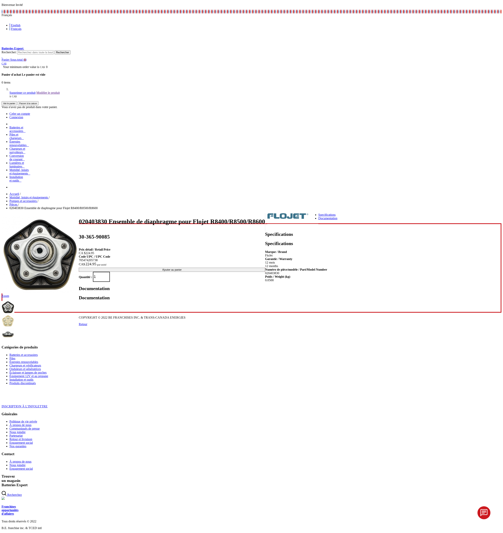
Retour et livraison (20, 439)
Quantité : (85, 276)
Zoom (5, 296)
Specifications (327, 214)
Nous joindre (17, 432)
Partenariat (16, 435)
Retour (83, 324)
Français (16, 28)
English (15, 25)
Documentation (327, 218)
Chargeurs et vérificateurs (25, 365)
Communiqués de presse (24, 428)
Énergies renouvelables (23, 362)
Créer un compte (19, 113)
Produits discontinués (22, 383)
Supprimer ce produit (22, 92)
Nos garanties (17, 446)
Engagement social (21, 442)
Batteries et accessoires (23, 355)
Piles (12, 358)
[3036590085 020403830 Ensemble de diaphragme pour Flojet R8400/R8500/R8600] (8, 312)
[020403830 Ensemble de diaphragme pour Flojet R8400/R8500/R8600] (40, 292)
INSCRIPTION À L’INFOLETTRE (25, 406)
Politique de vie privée (23, 421)
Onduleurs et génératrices (25, 369)
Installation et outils (21, 379)
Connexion (16, 117)
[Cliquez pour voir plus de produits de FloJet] (287, 218)
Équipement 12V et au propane (28, 376)
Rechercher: (9, 52)
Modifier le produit (48, 92)
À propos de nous (20, 425)
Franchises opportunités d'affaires (10, 510)
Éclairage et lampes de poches (28, 372)
